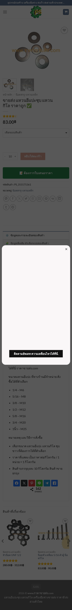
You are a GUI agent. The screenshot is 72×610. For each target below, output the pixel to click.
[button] (66, 249)
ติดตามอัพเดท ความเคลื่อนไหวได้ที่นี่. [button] (36, 353)
